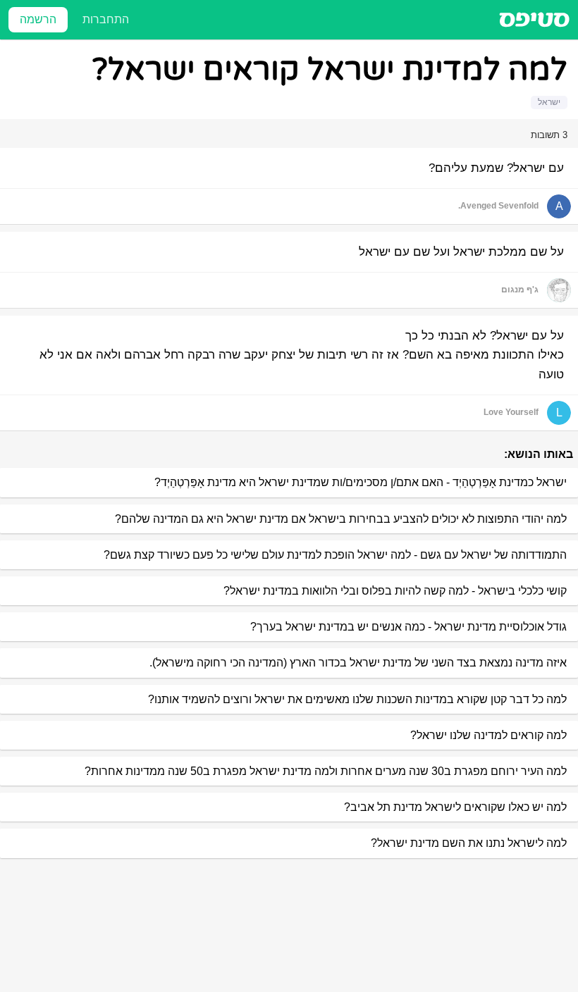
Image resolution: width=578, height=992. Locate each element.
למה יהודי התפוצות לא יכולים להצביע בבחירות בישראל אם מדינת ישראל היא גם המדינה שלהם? (341, 519)
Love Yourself (511, 412)
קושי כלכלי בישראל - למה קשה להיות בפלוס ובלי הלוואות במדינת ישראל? (395, 591)
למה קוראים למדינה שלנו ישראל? (488, 735)
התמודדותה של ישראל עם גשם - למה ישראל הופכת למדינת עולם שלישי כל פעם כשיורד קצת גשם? (335, 555)
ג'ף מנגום (520, 289)
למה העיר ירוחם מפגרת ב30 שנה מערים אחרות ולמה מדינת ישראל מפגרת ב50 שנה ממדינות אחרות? (326, 771)
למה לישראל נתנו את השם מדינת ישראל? (469, 843)
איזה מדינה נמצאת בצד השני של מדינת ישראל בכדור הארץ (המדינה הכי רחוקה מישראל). (358, 663)
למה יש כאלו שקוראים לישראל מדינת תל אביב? (455, 807)
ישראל (549, 102)
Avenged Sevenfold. (498, 206)
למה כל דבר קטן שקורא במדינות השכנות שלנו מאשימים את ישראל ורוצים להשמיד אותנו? (357, 699)
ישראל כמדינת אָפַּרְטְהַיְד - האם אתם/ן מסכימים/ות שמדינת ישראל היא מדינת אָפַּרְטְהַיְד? (360, 482)
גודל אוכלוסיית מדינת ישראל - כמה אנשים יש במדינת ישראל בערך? (408, 627)
